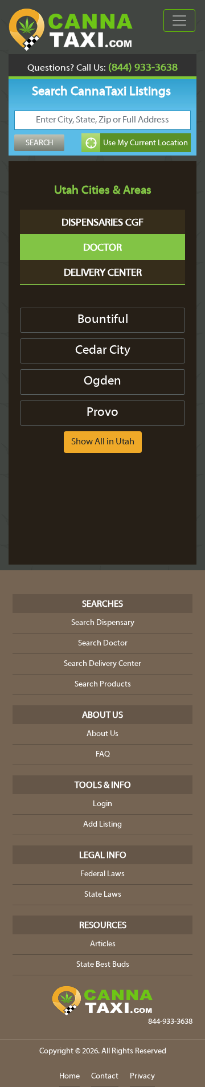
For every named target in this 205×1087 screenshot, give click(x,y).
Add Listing (102, 824)
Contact (104, 1076)
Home (69, 1076)
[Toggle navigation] (179, 20)
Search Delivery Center (102, 664)
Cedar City (102, 350)
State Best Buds (102, 965)
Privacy (142, 1076)
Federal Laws (102, 874)
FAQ (103, 754)
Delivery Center (103, 273)
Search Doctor (103, 643)
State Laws (102, 894)
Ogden (102, 381)
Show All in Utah (102, 442)
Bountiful (102, 319)
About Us (102, 734)
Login (102, 804)
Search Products (103, 684)
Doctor (102, 248)
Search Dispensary (102, 623)
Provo (102, 412)
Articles (103, 944)
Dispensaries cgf (103, 223)
